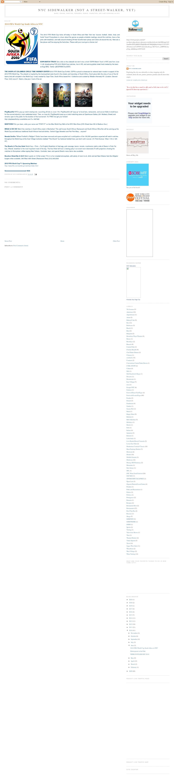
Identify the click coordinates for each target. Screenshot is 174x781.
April (132, 661)
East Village (130, 382)
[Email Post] (35, 174)
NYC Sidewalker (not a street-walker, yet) (87, 10)
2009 (131, 671)
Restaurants (130, 508)
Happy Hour (130, 414)
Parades (129, 487)
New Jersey (130, 468)
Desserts (129, 376)
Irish (128, 428)
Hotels (129, 425)
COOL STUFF (131, 366)
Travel (129, 543)
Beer (128, 331)
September (134, 639)
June (132, 645)
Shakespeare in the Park (137, 651)
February (134, 667)
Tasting (129, 530)
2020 (131, 603)
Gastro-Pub (130, 409)
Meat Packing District (134, 449)
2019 (131, 606)
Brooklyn (130, 342)
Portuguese (130, 497)
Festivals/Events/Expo (134, 395)
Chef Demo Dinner (132, 352)
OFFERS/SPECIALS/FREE (135, 479)
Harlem (129, 417)
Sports (129, 527)
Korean (129, 436)
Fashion (129, 390)
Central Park (130, 347)
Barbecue (130, 325)
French (129, 401)
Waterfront (130, 549)
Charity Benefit (131, 350)
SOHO (129, 524)
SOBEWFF (130, 519)
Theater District (131, 538)
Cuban (129, 368)
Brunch (129, 344)
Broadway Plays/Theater (134, 336)
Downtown (130, 379)
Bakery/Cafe (131, 320)
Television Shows (132, 532)
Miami (129, 454)
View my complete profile (137, 80)
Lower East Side (132, 444)
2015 (131, 615)
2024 (131, 600)
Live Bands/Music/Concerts (136, 441)
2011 (131, 627)
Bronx (129, 339)
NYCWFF (130, 476)
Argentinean (130, 315)
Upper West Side (132, 546)
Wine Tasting (131, 554)
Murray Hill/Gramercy (134, 463)
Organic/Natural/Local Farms (136, 484)
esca (128, 385)
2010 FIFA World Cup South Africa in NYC (24, 24)
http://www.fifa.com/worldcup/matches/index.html (21, 166)
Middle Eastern (131, 457)
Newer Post (8, 241)
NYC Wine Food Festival (135, 473)
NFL (128, 471)
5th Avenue (130, 309)
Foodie (129, 398)
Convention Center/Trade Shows (137, 363)
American (130, 312)
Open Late (130, 481)
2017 (131, 609)
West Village (131, 551)
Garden (129, 406)
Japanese (129, 433)
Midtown (129, 460)
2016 (131, 612)
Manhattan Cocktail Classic (135, 446)
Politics (129, 495)
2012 (131, 624)
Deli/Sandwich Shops (133, 374)
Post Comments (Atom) (20, 245)
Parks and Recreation (133, 489)
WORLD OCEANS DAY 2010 (139, 654)
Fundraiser (130, 403)
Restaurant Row (132, 506)
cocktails (129, 358)
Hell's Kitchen (131, 420)
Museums (130, 465)
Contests (129, 360)
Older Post (116, 241)
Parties (129, 492)
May (132, 658)
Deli (128, 371)
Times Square (131, 540)
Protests (129, 500)
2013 (131, 621)
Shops (128, 516)
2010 (131, 630)
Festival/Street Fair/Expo (135, 393)
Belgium (129, 333)
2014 (131, 618)
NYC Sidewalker (135, 68)
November (134, 633)
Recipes (129, 503)
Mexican (129, 452)
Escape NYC (130, 387)
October (133, 636)
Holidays (129, 422)
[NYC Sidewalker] (134, 297)
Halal (128, 411)
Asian (128, 317)
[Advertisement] (136, 720)
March (133, 664)
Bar (128, 323)
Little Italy (130, 438)
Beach (129, 328)
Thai (128, 535)
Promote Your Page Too (133, 299)
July (132, 642)
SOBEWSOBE (131, 522)
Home (62, 241)
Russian (129, 514)
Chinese (129, 355)
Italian (129, 430)
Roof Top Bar (131, 511)
